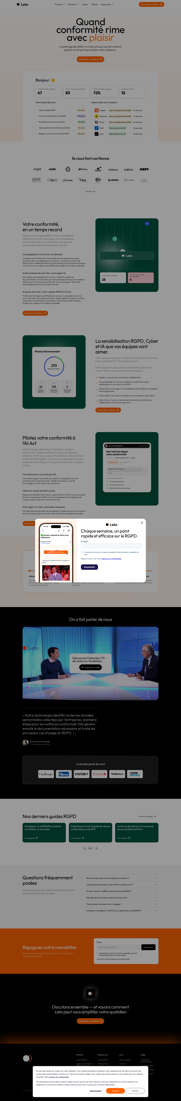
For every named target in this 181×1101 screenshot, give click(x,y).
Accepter (115, 1091)
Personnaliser (95, 1091)
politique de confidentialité (59, 1077)
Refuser (135, 1091)
